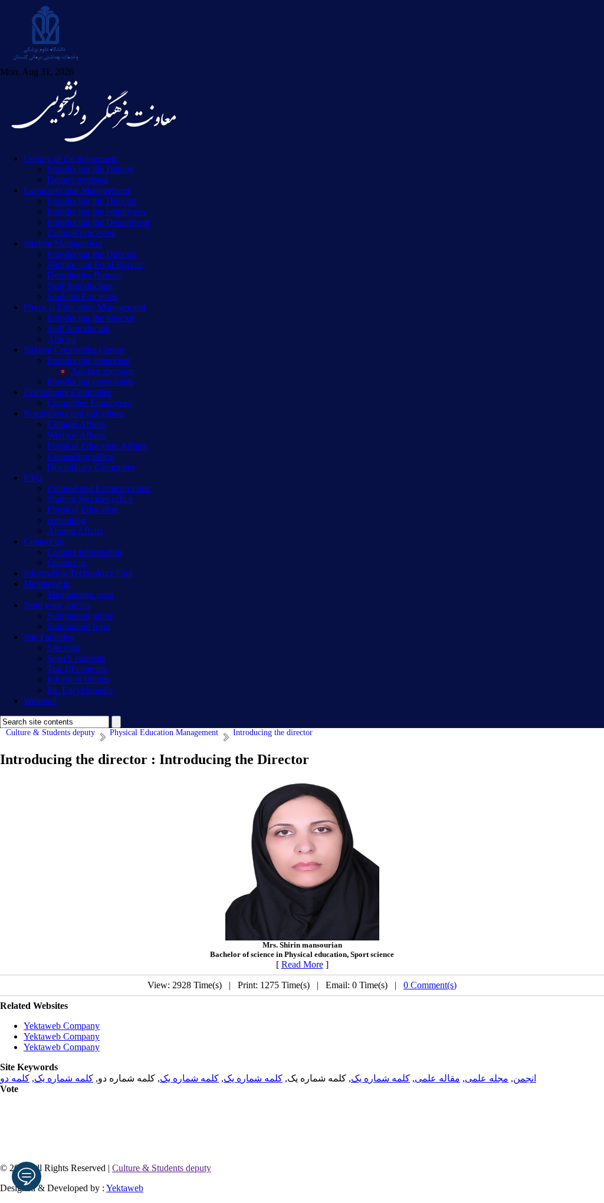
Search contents (76, 658)
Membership (47, 584)
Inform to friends (78, 679)
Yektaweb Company (62, 1026)
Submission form (78, 626)
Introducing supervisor (89, 360)
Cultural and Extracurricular (99, 488)
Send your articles (57, 605)
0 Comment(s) (430, 985)
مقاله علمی (437, 1078)
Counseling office (80, 456)
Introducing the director (90, 318)
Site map (63, 648)
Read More (302, 964)
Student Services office (90, 499)
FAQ (33, 478)
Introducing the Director (92, 201)
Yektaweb (124, 1188)
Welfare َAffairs (76, 435)
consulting (66, 520)
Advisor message (102, 371)
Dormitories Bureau (84, 275)
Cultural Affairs (76, 424)
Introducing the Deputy (90, 169)
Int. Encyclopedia (80, 690)
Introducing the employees (96, 211)
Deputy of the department (71, 158)
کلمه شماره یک (380, 1078)
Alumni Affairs (75, 531)
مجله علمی (486, 1078)
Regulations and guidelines (74, 413)
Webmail (40, 701)
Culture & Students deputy (161, 1168)
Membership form (80, 594)
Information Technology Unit (78, 573)
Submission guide (80, 616)
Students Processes (82, 296)
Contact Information (84, 552)
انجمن (524, 1078)
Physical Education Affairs (96, 446)
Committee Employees (89, 403)
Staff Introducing (78, 328)
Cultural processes (81, 233)
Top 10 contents (77, 669)
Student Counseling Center (74, 350)
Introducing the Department (98, 222)
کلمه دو (14, 1078)
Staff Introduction (80, 286)
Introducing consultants (90, 381)
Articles (61, 339)
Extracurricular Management (77, 190)
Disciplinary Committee (68, 392)
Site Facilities (48, 637)
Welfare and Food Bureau (95, 265)
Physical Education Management (85, 307)
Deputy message (78, 180)
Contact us (43, 541)
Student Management (63, 243)
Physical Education (83, 509)
